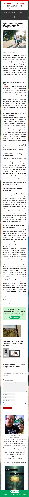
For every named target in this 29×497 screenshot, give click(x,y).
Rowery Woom (6, 86)
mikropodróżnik (7, 443)
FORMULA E (22, 452)
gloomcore (18, 443)
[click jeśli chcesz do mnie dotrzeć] (14, 458)
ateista (17, 441)
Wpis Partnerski (7, 373)
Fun (20, 6)
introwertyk (22, 441)
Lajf (15, 6)
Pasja (10, 6)
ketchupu (14, 456)
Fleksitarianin (12, 441)
